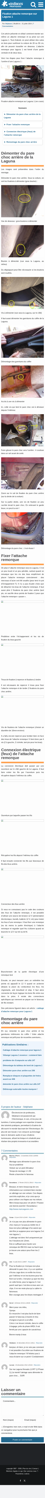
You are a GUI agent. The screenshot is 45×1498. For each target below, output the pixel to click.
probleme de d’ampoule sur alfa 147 (19, 1060)
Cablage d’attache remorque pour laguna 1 (22, 1050)
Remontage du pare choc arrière (21, 142)
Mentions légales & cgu (14, 1471)
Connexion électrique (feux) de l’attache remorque (19, 133)
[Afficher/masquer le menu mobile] (41, 4)
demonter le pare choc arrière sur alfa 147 (21, 1084)
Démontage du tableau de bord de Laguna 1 (22, 1065)
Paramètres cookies (22, 1474)
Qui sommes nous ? (31, 1471)
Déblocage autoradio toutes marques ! (20, 1089)
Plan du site (27, 1468)
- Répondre (37, 1182)
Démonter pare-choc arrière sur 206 (19, 1071)
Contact (35, 1468)
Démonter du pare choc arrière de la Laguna (22, 116)
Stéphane (8, 24)
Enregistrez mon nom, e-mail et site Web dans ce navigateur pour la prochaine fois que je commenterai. (21, 1430)
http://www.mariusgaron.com (21, 1209)
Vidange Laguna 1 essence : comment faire (22, 1055)
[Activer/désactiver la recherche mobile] (33, 4)
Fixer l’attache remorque (18, 124)
